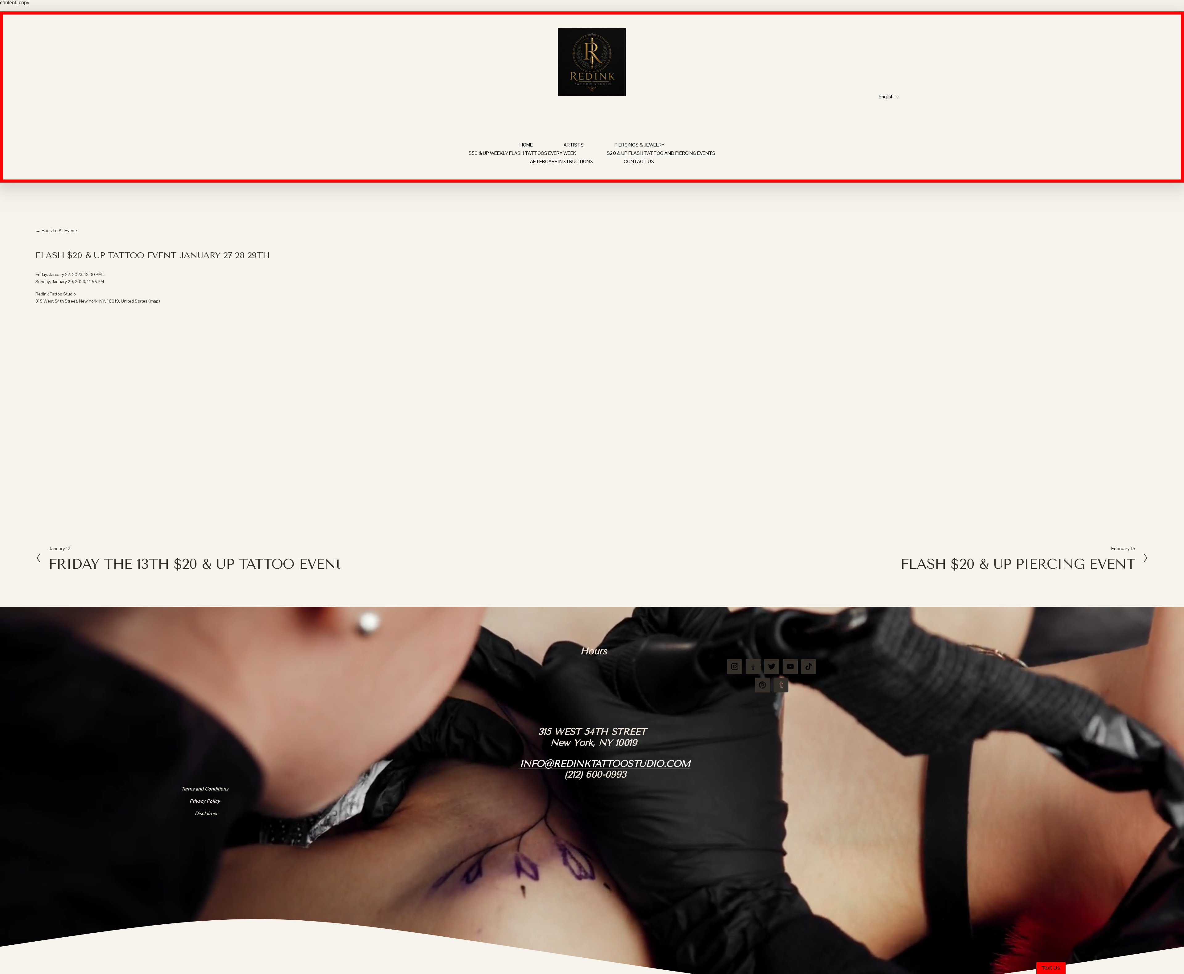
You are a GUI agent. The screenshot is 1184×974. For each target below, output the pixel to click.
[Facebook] (753, 666)
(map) (154, 301)
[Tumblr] (781, 685)
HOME (526, 145)
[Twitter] (771, 666)
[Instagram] (734, 666)
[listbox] (885, 97)
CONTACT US (639, 161)
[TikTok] (808, 666)
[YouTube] (790, 666)
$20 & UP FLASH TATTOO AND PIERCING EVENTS (661, 153)
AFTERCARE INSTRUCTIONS (561, 161)
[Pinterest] (762, 685)
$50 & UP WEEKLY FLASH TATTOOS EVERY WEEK (522, 153)
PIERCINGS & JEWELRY (639, 145)
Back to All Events (60, 230)
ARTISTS (574, 145)
